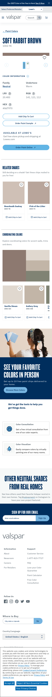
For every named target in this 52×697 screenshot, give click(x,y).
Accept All (9, 683)
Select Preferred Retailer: (11, 9)
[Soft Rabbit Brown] (44, 58)
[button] (3, 18)
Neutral (6, 86)
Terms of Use (8, 677)
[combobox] (31, 17)
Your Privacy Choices (26, 688)
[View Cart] (46, 17)
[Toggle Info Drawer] (27, 76)
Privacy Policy (23, 665)
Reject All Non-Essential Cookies (32, 683)
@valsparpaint (28, 497)
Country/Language (11, 631)
